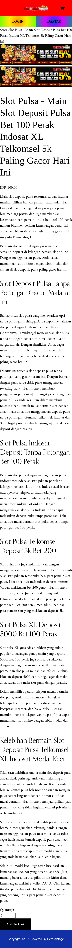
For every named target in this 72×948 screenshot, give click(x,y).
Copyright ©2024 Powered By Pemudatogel (36, 939)
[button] (15, 924)
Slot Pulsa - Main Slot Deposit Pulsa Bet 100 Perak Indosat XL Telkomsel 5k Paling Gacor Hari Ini (36, 36)
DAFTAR (54, 21)
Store (3, 30)
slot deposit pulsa (21, 196)
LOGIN (18, 21)
